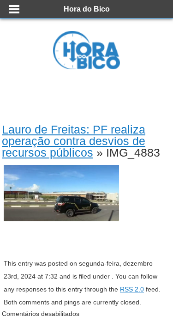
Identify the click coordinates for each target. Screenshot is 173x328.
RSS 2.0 (132, 289)
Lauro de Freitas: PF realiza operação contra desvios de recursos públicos (73, 141)
